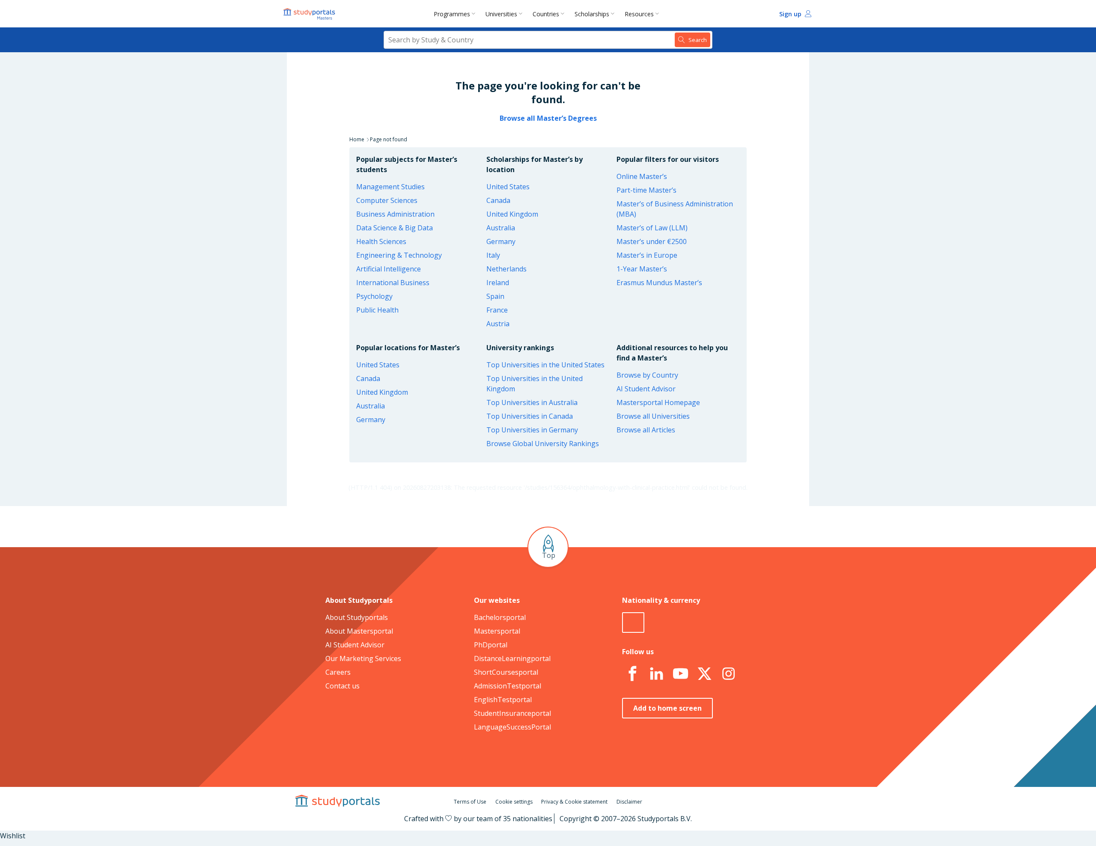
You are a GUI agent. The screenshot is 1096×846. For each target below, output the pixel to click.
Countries (546, 14)
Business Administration (395, 214)
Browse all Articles (645, 430)
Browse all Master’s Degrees (548, 118)
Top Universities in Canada (529, 416)
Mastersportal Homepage (658, 402)
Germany (500, 241)
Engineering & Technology (399, 255)
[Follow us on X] (704, 674)
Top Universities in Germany (532, 430)
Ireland (497, 282)
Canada (498, 200)
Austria (497, 323)
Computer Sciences (386, 200)
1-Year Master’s (641, 269)
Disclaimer (629, 801)
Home (356, 139)
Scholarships (592, 14)
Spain (495, 296)
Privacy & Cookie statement (574, 801)
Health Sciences (381, 241)
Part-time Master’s (646, 190)
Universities (501, 14)
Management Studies (390, 186)
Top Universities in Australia (532, 402)
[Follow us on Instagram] (728, 674)
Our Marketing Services (363, 658)
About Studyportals (356, 617)
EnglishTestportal (503, 699)
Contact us (342, 686)
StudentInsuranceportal (512, 713)
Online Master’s (641, 176)
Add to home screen (667, 708)
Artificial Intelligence (388, 269)
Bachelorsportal (500, 617)
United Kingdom (512, 214)
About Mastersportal (359, 631)
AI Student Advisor (646, 388)
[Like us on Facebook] (632, 674)
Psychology (374, 296)
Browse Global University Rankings (542, 443)
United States (508, 186)
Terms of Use (470, 801)
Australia (500, 227)
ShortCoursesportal (506, 672)
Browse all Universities (653, 416)
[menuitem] (456, 13)
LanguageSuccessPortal (512, 727)
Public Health (377, 310)
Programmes (452, 14)
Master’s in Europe (646, 255)
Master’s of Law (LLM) (652, 227)
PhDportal (490, 644)
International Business (392, 282)
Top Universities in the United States (545, 364)
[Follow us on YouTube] (680, 674)
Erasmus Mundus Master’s (659, 282)
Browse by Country (647, 375)
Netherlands (506, 269)
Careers (338, 672)
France (497, 310)
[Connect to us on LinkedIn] (656, 674)
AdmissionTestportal (507, 686)
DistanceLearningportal (512, 658)
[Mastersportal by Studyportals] (310, 14)
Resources (639, 14)
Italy (493, 255)
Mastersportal (497, 631)
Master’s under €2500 (651, 241)
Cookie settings (514, 801)
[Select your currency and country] (633, 622)
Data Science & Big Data (394, 227)
